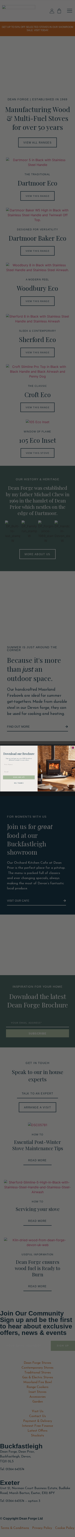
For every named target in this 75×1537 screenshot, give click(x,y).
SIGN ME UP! (19, 777)
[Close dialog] (73, 748)
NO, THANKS (18, 783)
